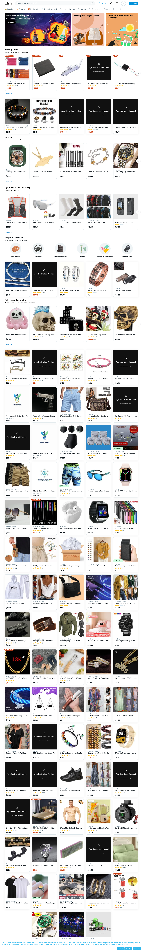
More (122, 9)
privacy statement (84, 943)
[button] (104, 3)
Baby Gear (82, 9)
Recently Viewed (50, 9)
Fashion (72, 9)
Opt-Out (128, 949)
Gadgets (107, 9)
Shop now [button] (11, 22)
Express (22, 9)
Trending (63, 9)
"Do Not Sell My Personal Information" (112, 944)
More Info (137, 949)
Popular (10, 9)
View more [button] (8, 94)
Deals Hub (34, 9)
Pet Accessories (95, 9)
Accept (120, 949)
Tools (115, 9)
